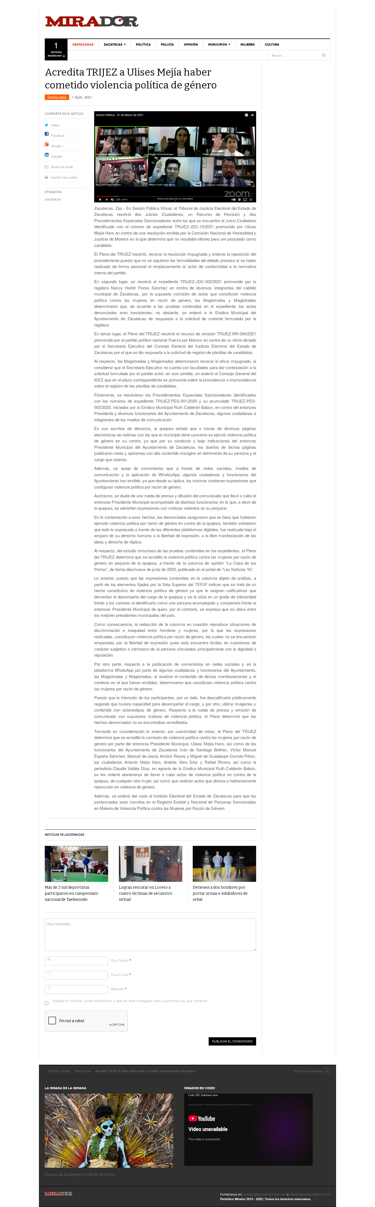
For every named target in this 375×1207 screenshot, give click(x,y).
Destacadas (83, 44)
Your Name (119, 960)
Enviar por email (61, 167)
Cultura (272, 44)
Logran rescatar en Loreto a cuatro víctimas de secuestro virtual (145, 893)
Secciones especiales (308, 1071)
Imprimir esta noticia (64, 177)
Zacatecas (113, 44)
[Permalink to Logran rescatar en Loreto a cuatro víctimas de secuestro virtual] (150, 864)
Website (117, 988)
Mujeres (247, 44)
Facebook (58, 135)
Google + (57, 146)
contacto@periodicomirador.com (264, 1194)
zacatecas (53, 199)
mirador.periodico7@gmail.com (309, 1194)
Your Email (119, 974)
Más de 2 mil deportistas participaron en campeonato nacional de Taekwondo (71, 893)
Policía (167, 44)
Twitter (55, 125)
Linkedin (56, 156)
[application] (248, 1130)
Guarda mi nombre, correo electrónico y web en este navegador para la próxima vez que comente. (130, 1000)
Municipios (217, 44)
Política (143, 44)
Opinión (191, 44)
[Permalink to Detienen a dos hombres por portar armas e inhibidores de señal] (224, 864)
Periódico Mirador (92, 22)
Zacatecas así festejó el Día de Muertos (80, 1174)
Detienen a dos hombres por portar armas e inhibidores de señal (220, 893)
